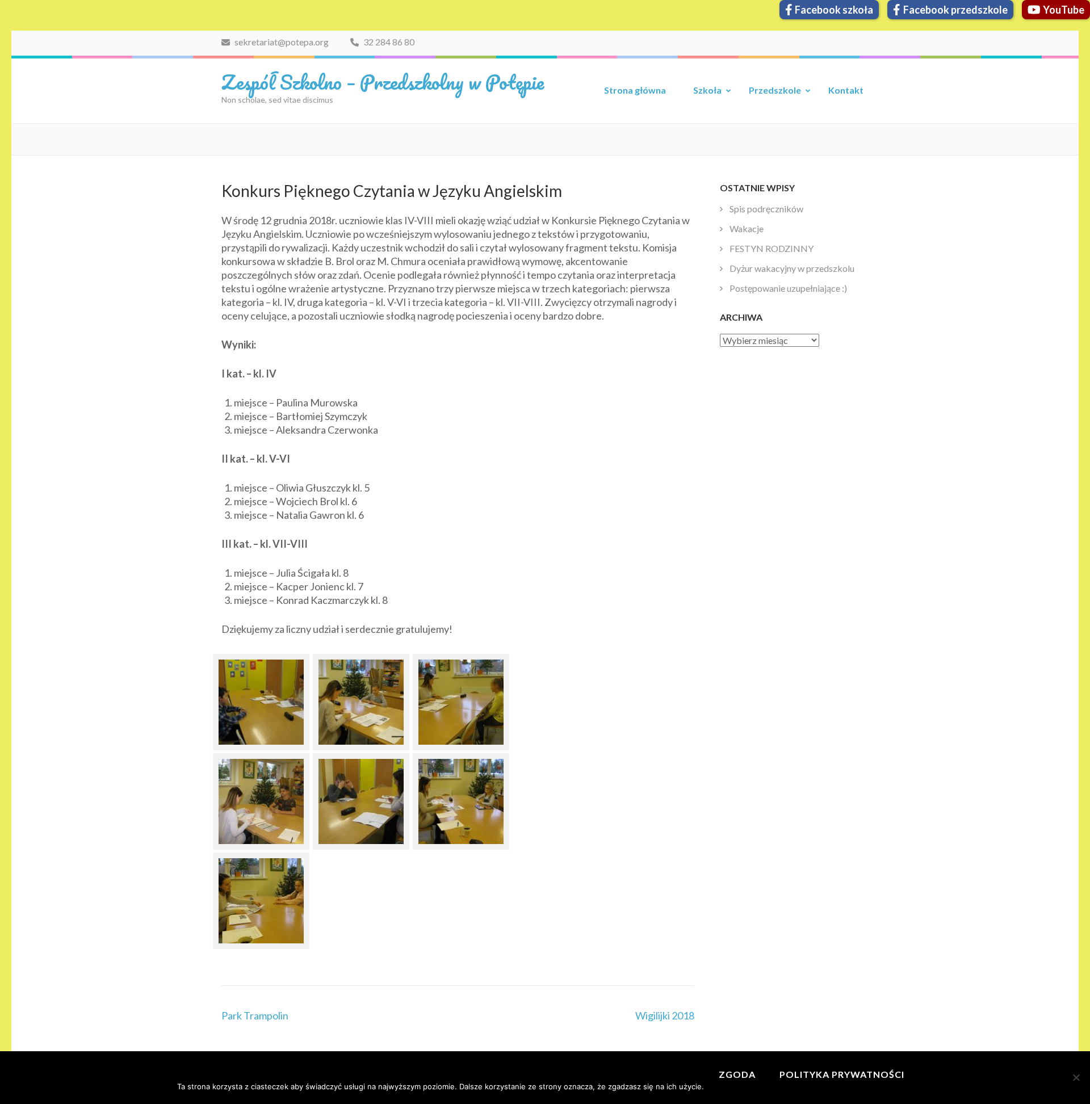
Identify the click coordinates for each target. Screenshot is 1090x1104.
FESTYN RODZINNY (772, 248)
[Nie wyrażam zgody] (1075, 1077)
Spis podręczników (766, 208)
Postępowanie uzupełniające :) (788, 288)
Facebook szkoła (834, 9)
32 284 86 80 (388, 41)
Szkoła (707, 90)
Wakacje (747, 228)
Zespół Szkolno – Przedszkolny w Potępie (382, 82)
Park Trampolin (254, 1015)
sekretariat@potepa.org (281, 41)
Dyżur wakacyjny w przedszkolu (792, 268)
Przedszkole (775, 90)
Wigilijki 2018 (664, 1015)
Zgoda (737, 1074)
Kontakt (845, 90)
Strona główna (635, 90)
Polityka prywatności (841, 1074)
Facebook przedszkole (955, 9)
